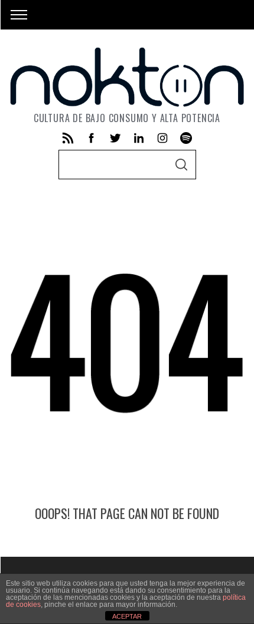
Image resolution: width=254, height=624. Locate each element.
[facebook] (91, 138)
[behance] (186, 138)
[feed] (68, 138)
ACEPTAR (127, 616)
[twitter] (115, 138)
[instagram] (162, 138)
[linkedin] (139, 138)
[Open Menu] (19, 15)
